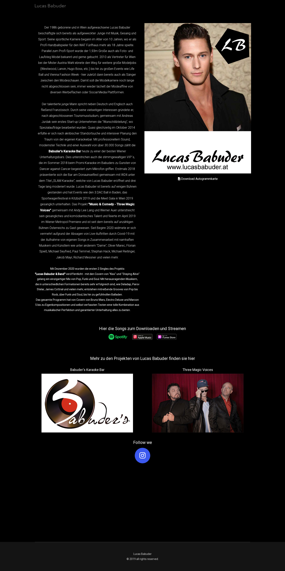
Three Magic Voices (197, 370)
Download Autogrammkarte (199, 179)
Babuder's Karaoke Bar (65, 151)
